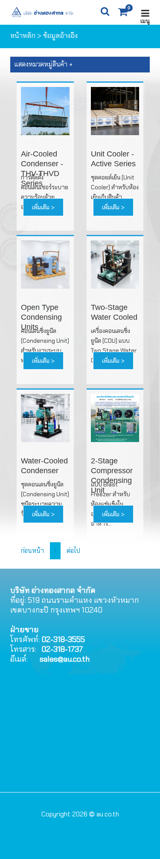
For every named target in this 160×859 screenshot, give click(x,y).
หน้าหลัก (22, 35)
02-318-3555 (63, 639)
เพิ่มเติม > (43, 207)
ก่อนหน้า (33, 551)
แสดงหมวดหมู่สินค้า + (44, 64)
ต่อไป (73, 551)
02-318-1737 (62, 649)
